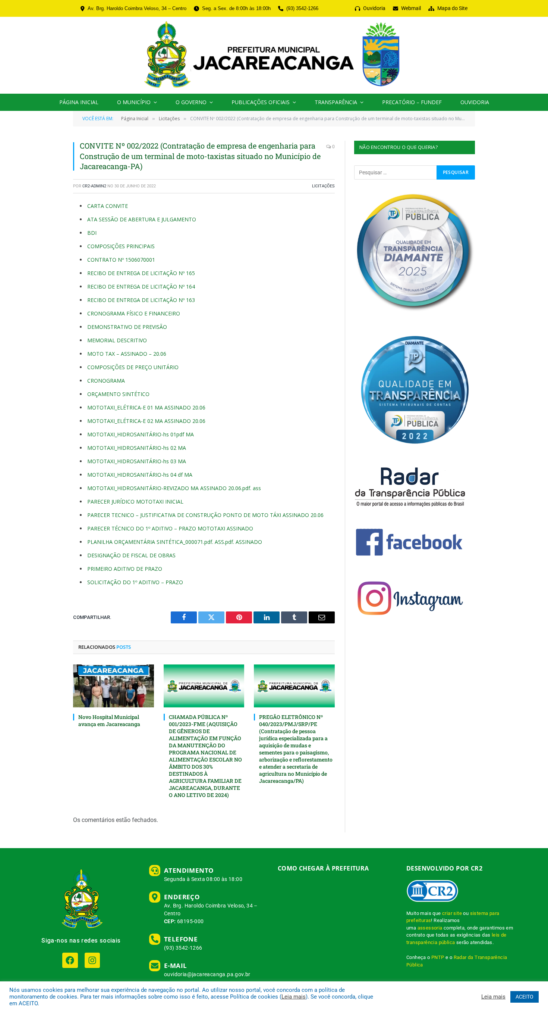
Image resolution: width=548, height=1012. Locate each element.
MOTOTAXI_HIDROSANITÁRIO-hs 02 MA (136, 447)
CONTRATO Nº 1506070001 (121, 259)
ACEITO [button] (524, 997)
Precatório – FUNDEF (412, 102)
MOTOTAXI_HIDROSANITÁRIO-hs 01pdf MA (140, 434)
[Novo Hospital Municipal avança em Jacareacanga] (113, 685)
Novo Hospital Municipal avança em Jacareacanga (109, 720)
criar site (452, 913)
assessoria (430, 928)
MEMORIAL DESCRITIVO (117, 340)
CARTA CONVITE (107, 205)
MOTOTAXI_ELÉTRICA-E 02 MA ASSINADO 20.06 (146, 420)
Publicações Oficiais (261, 102)
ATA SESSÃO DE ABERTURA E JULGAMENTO (141, 219)
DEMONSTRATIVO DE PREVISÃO (127, 326)
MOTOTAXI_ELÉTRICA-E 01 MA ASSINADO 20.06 (146, 407)
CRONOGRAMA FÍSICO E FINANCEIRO (133, 313)
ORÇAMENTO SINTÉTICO (118, 394)
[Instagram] (92, 960)
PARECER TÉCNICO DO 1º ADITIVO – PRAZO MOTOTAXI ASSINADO (170, 528)
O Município (134, 102)
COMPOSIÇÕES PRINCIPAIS (121, 246)
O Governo (191, 102)
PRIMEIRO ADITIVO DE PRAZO (124, 568)
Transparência (336, 102)
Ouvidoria (474, 102)
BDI (92, 232)
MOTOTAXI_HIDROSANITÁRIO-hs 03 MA (136, 461)
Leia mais (293, 996)
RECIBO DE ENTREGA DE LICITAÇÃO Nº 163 (141, 299)
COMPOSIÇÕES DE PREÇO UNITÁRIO (133, 367)
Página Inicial (78, 102)
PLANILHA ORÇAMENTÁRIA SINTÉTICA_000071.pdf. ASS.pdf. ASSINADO (174, 541)
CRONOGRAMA (106, 380)
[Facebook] (70, 960)
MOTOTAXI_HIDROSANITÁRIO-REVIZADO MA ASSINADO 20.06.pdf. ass (174, 488)
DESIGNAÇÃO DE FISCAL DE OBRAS (131, 555)
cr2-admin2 (94, 186)
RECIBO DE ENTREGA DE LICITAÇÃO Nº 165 (141, 273)
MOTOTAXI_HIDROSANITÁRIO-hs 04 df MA (139, 474)
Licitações (323, 186)
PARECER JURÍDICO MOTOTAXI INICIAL (135, 501)
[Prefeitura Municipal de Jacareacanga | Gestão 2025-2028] (274, 55)
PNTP (437, 957)
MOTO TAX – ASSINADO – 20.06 (126, 353)
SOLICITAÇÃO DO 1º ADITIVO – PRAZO (135, 582)
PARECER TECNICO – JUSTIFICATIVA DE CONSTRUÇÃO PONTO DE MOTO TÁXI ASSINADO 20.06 (205, 515)
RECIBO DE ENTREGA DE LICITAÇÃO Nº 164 (141, 286)
